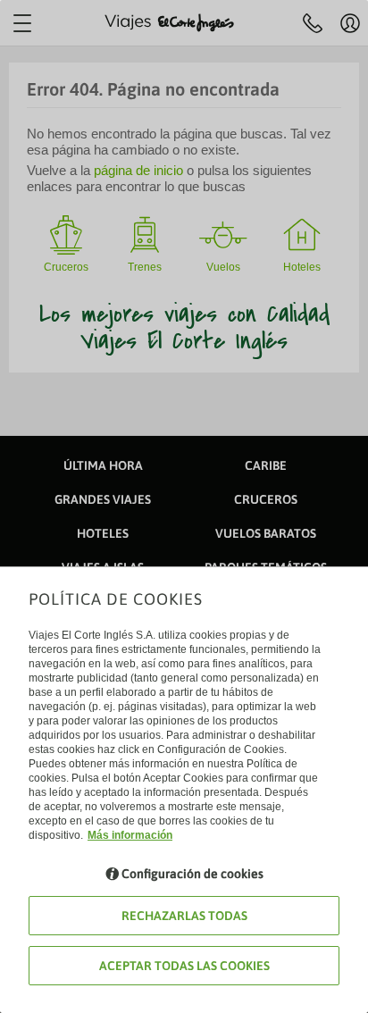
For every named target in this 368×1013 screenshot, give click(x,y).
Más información (130, 835)
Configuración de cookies (192, 873)
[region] (184, 506)
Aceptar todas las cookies (184, 966)
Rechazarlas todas (184, 915)
